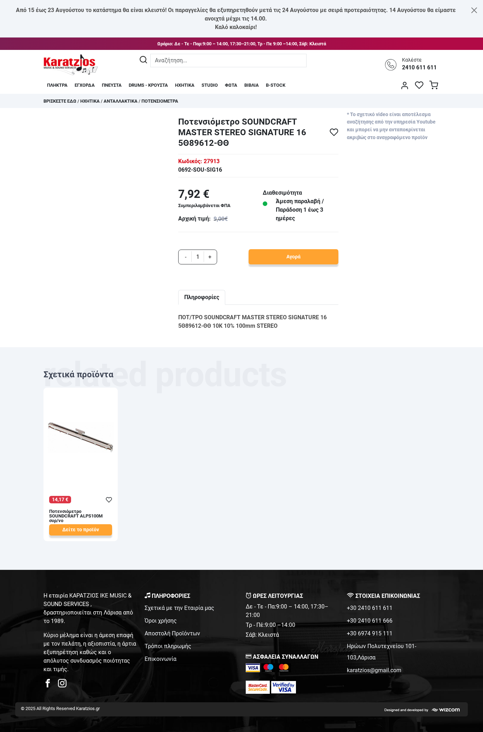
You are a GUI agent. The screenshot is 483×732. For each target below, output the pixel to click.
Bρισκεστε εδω (60, 101)
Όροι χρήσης (161, 620)
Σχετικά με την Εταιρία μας (179, 608)
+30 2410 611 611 (369, 608)
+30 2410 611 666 (369, 620)
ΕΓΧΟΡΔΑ (85, 85)
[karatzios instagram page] (62, 685)
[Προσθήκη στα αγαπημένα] (334, 132)
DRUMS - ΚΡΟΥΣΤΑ (148, 85)
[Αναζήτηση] (143, 60)
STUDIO (210, 85)
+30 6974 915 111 (369, 633)
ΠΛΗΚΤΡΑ (57, 85)
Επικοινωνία (160, 659)
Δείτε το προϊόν (80, 530)
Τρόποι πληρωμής (168, 646)
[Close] (474, 10)
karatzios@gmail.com (374, 670)
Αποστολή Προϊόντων (172, 633)
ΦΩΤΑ (231, 85)
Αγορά (293, 257)
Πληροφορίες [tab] (201, 297)
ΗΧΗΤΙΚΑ (184, 85)
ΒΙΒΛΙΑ (251, 85)
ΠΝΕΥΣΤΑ (112, 85)
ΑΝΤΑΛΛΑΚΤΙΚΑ (121, 101)
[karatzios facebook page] (50, 685)
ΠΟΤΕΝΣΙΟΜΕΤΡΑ (159, 101)
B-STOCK (275, 85)
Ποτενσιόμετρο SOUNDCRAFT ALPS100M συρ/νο (76, 516)
